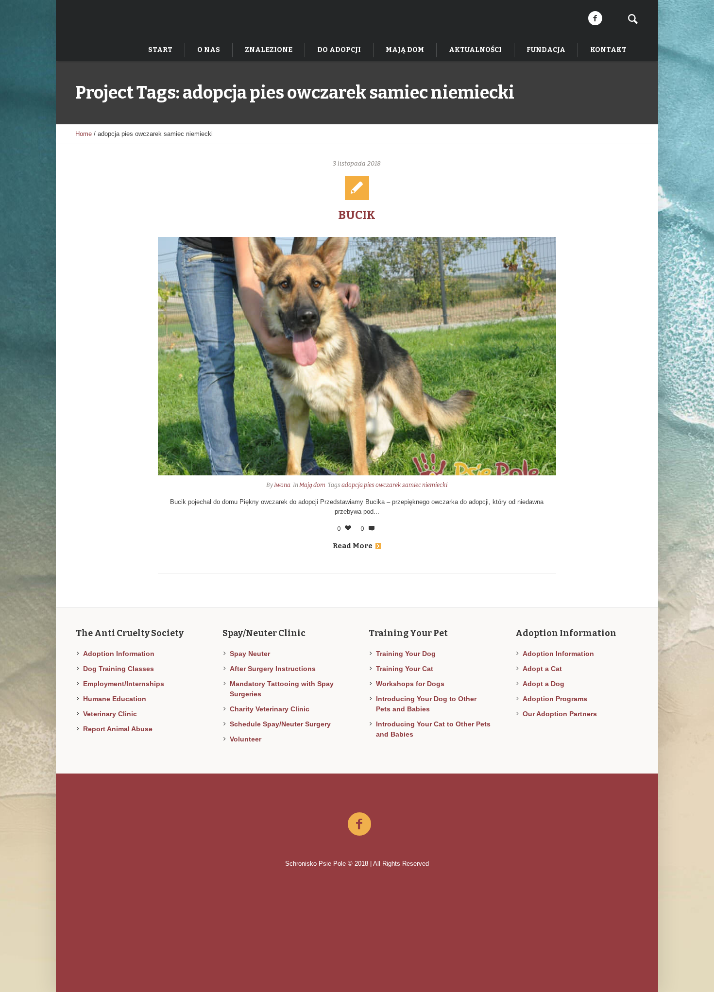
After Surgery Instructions (273, 669)
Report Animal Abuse (118, 729)
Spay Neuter (250, 653)
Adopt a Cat (542, 669)
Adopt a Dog (543, 684)
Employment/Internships (123, 684)
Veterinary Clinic (110, 714)
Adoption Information (118, 653)
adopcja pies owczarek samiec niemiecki (394, 485)
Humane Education (114, 699)
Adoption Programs (555, 699)
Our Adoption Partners (560, 714)
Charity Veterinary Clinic (269, 709)
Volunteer (245, 739)
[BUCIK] (357, 356)
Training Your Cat (404, 669)
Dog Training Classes (118, 669)
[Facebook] (595, 18)
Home (83, 133)
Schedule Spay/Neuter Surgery (280, 724)
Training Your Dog (406, 653)
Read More (353, 545)
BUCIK (356, 215)
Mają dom (312, 485)
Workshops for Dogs (410, 684)
